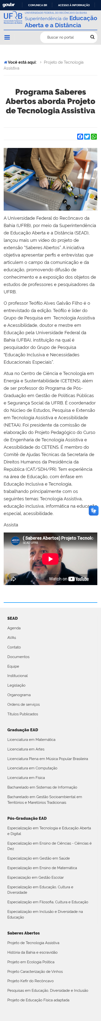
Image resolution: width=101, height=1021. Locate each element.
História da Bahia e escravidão (32, 952)
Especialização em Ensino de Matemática (42, 868)
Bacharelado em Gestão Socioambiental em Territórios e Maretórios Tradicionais (44, 800)
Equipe (13, 666)
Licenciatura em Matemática (31, 739)
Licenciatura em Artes (25, 749)
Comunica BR (37, 5)
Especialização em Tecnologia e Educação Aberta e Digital (49, 831)
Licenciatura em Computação (32, 768)
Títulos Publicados (22, 714)
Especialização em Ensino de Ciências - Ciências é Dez (49, 846)
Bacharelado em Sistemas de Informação (42, 787)
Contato (14, 647)
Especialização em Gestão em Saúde (38, 858)
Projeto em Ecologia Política (30, 962)
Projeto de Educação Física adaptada (38, 1000)
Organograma (19, 695)
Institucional (17, 676)
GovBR (8, 5)
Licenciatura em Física (26, 778)
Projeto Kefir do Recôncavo (30, 981)
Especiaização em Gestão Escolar (35, 877)
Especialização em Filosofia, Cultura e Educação (47, 902)
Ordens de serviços (23, 704)
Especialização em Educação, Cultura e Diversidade (40, 890)
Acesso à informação (74, 5)
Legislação (16, 685)
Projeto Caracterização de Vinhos (35, 971)
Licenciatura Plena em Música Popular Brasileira (47, 759)
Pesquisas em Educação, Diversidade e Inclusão (47, 990)
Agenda (14, 628)
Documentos (18, 657)
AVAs (11, 637)
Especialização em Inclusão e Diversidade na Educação (45, 914)
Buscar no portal (60, 37)
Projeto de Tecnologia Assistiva (33, 943)
